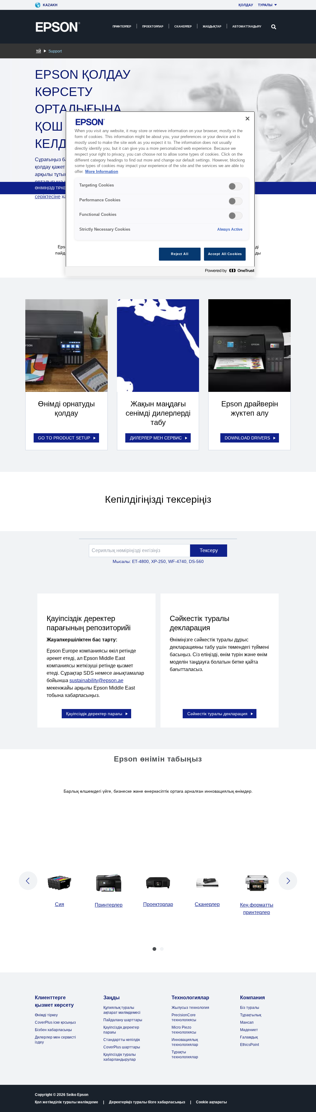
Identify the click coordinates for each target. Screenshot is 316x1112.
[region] (160, 193)
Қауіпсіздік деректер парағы (94, 713)
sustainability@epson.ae (96, 680)
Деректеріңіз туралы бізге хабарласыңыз (147, 1102)
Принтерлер (122, 26)
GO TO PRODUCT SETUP (64, 437)
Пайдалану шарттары (122, 1020)
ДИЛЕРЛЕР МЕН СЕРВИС (156, 437)
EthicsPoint (249, 1045)
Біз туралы (249, 1007)
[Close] (247, 118)
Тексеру (209, 550)
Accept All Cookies (225, 254)
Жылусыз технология (190, 1007)
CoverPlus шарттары (121, 1047)
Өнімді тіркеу (46, 1015)
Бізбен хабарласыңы (53, 1030)
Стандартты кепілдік (121, 1040)
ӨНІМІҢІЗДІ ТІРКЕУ (51, 188)
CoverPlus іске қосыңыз (55, 1022)
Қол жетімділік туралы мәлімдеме (66, 1102)
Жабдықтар (212, 26)
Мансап (247, 1022)
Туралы (265, 5)
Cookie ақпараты (211, 1102)
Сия (59, 904)
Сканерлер (183, 26)
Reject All (179, 254)
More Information (101, 172)
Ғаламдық (249, 1037)
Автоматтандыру (246, 26)
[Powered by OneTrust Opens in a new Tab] (228, 272)
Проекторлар (152, 26)
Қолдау (246, 5)
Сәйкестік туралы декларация (217, 713)
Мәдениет (249, 1030)
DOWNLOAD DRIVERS (247, 437)
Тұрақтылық (250, 1015)
